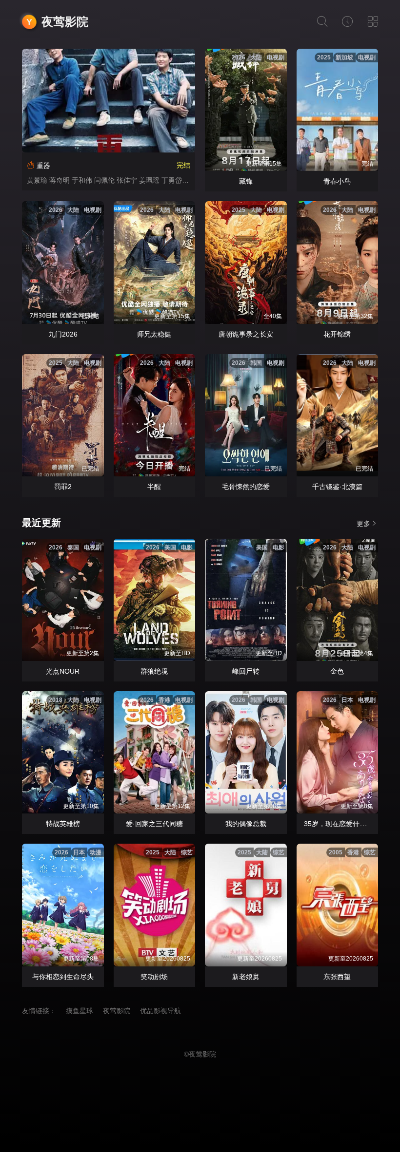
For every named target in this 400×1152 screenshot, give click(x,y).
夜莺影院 (64, 21)
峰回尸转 (246, 671)
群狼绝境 (154, 671)
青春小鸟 (337, 181)
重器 (43, 166)
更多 (363, 524)
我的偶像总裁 (245, 824)
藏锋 (246, 181)
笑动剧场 (154, 977)
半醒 (154, 487)
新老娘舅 (246, 977)
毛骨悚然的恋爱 (246, 487)
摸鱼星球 (79, 1011)
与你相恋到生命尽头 (63, 977)
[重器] (108, 100)
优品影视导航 (160, 1011)
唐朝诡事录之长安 (246, 334)
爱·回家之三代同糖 (154, 824)
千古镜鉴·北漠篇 (337, 487)
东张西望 (337, 977)
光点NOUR (63, 671)
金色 (337, 671)
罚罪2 (63, 487)
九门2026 (63, 334)
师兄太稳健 (154, 334)
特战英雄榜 (63, 824)
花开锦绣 (337, 334)
